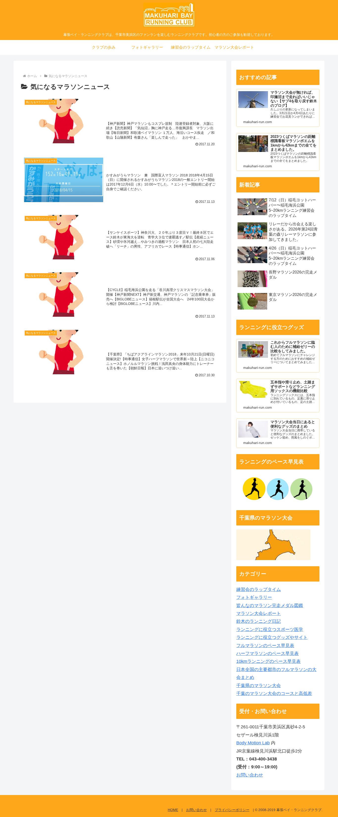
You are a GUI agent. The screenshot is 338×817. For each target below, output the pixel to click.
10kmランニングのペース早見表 (268, 661)
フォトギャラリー (254, 597)
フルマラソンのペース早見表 (265, 645)
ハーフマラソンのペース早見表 (267, 653)
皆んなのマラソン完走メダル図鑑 (269, 605)
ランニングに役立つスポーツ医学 (269, 629)
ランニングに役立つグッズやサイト (272, 637)
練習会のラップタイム (258, 589)
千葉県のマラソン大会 (258, 685)
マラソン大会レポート (258, 613)
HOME (173, 810)
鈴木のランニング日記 (258, 621)
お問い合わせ (249, 775)
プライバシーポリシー (232, 810)
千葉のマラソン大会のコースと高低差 (274, 693)
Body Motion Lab (253, 742)
